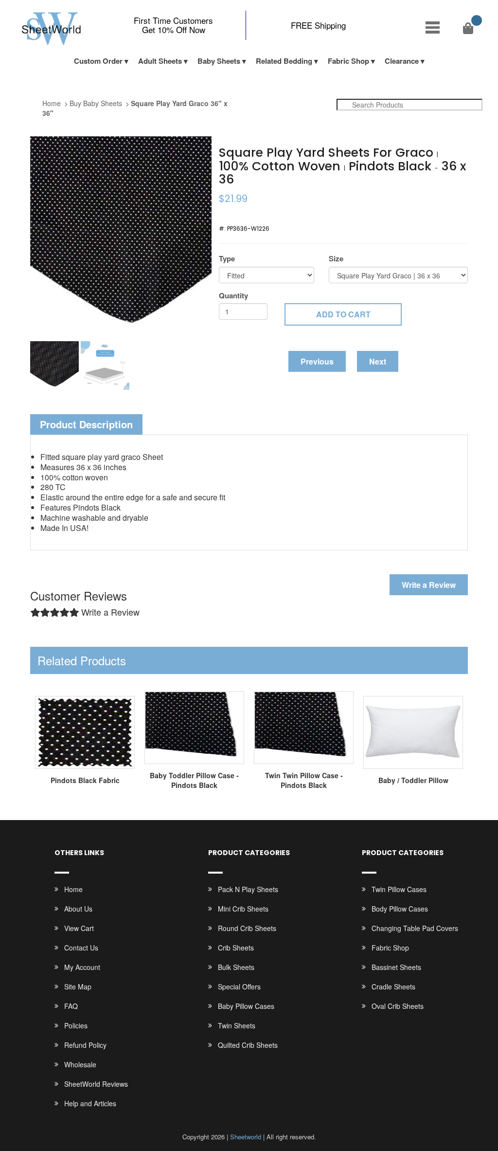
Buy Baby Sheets (96, 103)
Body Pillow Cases (400, 908)
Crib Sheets (236, 947)
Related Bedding (284, 60)
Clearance (402, 60)
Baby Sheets (218, 60)
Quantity (233, 296)
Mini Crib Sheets (243, 908)
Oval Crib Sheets (398, 1006)
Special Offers (239, 986)
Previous (317, 361)
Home (51, 103)
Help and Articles (90, 1103)
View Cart (79, 928)
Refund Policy (85, 1045)
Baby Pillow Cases (246, 1006)
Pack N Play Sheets (248, 889)
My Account (82, 967)
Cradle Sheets (393, 986)
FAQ (71, 1006)
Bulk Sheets (236, 967)
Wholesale (80, 1064)
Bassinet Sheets (396, 967)
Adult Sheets (160, 60)
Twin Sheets (236, 1025)
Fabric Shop (348, 60)
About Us (78, 908)
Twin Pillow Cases (399, 889)
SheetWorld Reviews (96, 1084)
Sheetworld (245, 1136)
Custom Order (98, 60)
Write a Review (429, 584)
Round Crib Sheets (247, 928)
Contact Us (81, 947)
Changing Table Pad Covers (415, 928)
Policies (76, 1025)
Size (336, 259)
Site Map (77, 986)
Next (377, 361)
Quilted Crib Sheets (248, 1045)
